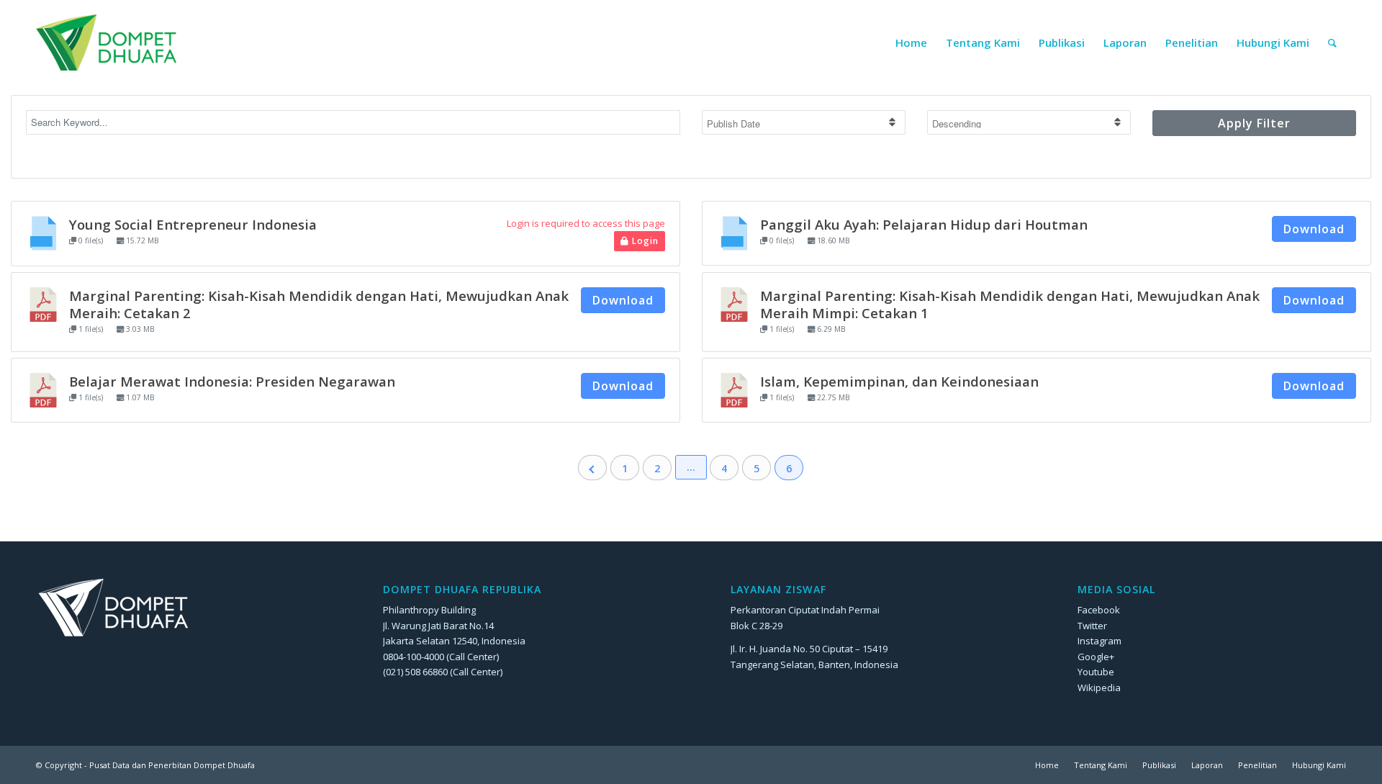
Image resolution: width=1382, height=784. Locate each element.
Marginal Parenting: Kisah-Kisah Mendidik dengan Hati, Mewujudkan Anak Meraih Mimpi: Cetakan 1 (1010, 304)
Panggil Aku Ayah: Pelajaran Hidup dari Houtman (924, 224)
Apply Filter (1254, 123)
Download (1314, 229)
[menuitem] (911, 42)
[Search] (1332, 42)
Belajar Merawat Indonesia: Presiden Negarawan (232, 381)
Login (644, 241)
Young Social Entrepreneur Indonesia (193, 224)
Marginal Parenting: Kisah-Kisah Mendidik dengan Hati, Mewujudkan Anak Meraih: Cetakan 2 (319, 304)
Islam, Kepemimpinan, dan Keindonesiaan (899, 381)
